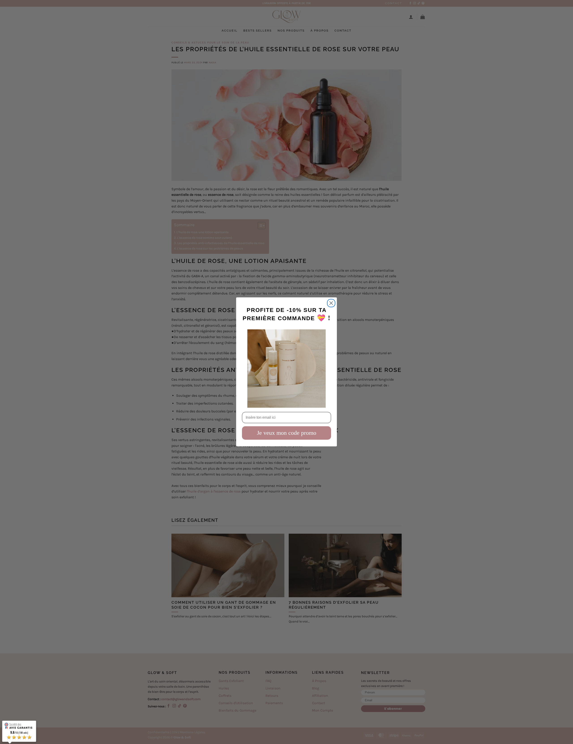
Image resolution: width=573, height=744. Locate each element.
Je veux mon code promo (286, 433)
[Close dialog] (331, 303)
